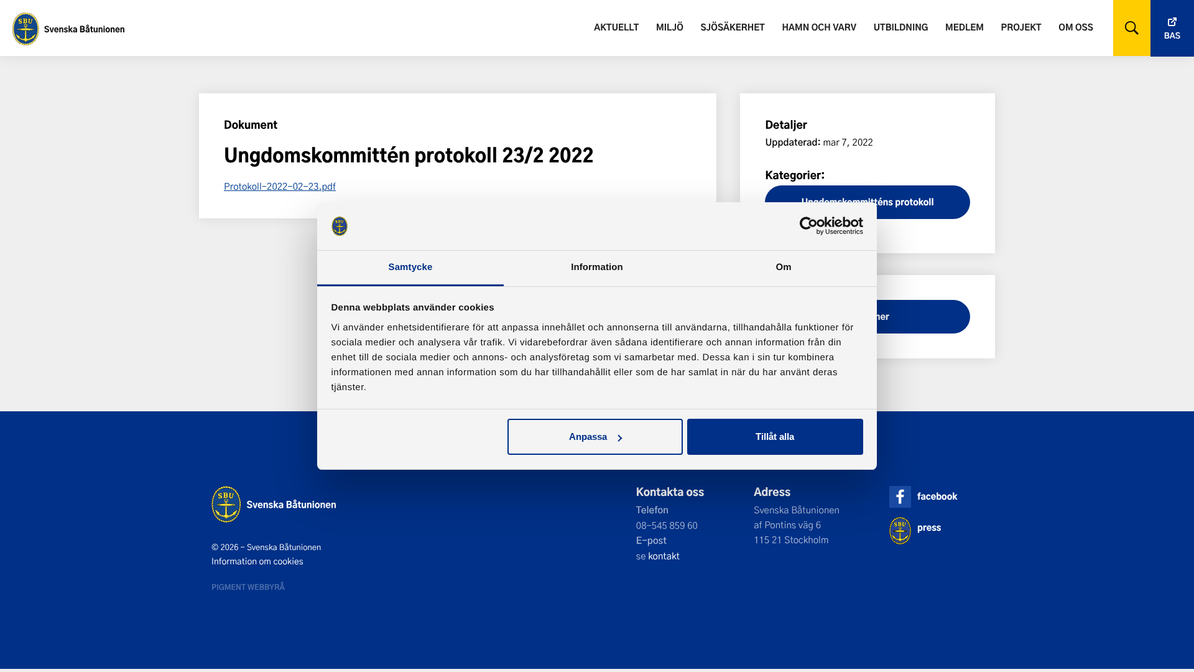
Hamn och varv (819, 27)
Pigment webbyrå (248, 587)
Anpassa (588, 436)
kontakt (664, 555)
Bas (1172, 35)
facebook (937, 496)
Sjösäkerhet (732, 27)
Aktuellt (616, 27)
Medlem (964, 27)
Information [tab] (597, 267)
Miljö (669, 27)
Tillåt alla (775, 436)
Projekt (1021, 27)
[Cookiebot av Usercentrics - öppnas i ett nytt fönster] (808, 226)
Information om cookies (257, 561)
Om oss (1075, 27)
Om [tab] (783, 267)
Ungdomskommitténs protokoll (868, 202)
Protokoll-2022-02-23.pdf (280, 186)
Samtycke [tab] (411, 267)
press (929, 527)
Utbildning (901, 27)
